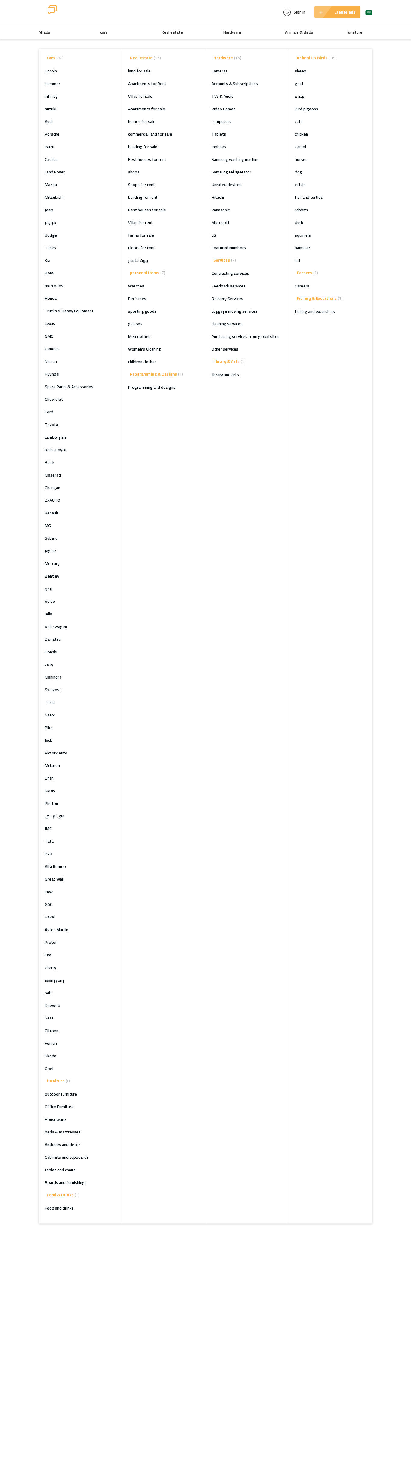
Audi (49, 121)
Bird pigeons (306, 109)
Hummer (52, 83)
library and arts (225, 375)
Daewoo (52, 1005)
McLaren (52, 765)
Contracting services (230, 273)
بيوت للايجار (138, 260)
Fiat (48, 955)
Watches (136, 286)
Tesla (50, 702)
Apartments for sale (146, 109)
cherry (50, 967)
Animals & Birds (299, 32)
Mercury (52, 563)
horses (301, 159)
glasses (135, 324)
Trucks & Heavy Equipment (69, 311)
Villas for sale (140, 96)
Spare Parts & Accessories (69, 387)
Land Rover (55, 172)
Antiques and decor (62, 1144)
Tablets (219, 134)
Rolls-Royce (55, 450)
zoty (49, 664)
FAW (49, 892)
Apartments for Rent (147, 83)
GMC (49, 336)
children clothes (142, 362)
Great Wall (54, 879)
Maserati (53, 475)
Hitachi (218, 197)
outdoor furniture (61, 1094)
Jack (48, 740)
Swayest (53, 690)
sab (48, 993)
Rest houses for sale (147, 210)
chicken (301, 134)
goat (299, 83)
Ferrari (51, 1043)
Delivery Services (227, 298)
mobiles (219, 147)
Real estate (172, 32)
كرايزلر (50, 222)
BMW (49, 273)
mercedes (54, 286)
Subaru (51, 538)
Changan (52, 488)
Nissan (51, 361)
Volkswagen (56, 626)
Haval (50, 917)
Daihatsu (53, 639)
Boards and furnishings (66, 1182)
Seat (49, 1018)
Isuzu (49, 147)
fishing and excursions (315, 311)
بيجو (48, 589)
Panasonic (221, 210)
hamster (302, 248)
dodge (51, 235)
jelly (48, 614)
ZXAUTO (52, 500)
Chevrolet (54, 399)
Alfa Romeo (55, 866)
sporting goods (142, 311)
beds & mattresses (63, 1132)
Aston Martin (56, 930)
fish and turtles (309, 197)
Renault (52, 513)
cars (104, 32)
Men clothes (139, 336)
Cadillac (51, 159)
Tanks (50, 248)
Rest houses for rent (147, 159)
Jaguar (50, 551)
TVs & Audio (223, 96)
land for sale (139, 71)
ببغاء (299, 96)
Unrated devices (227, 185)
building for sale (142, 147)
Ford (49, 412)
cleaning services (227, 324)
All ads (44, 32)
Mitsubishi (54, 197)
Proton (51, 942)
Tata (49, 841)
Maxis (50, 791)
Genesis (52, 349)
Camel (300, 147)
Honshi (51, 652)
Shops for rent (141, 185)
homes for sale (142, 121)
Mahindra (53, 677)
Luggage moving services (235, 311)
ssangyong (55, 980)
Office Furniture (59, 1107)
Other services (225, 349)
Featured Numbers (229, 248)
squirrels (303, 235)
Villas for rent (140, 222)
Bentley (52, 576)
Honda (51, 298)
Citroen (51, 1031)
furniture (354, 32)
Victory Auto (56, 753)
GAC (48, 904)
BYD (48, 854)
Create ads (344, 12)
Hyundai (52, 374)
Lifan (49, 778)
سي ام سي (54, 816)
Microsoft (221, 222)
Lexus (50, 323)
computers (221, 121)
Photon (51, 803)
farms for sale (141, 235)
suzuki (50, 109)
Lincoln (51, 71)
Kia (47, 260)
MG (48, 525)
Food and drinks (59, 1208)
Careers (302, 286)
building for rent (143, 197)
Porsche (52, 134)
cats (299, 121)
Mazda (51, 185)
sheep (300, 71)
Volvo (50, 601)
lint (298, 260)
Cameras (219, 71)
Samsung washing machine (236, 159)
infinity (51, 96)
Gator (50, 715)
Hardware (232, 32)
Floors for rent (141, 248)
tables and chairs (60, 1170)
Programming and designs (151, 387)
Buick (49, 462)
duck (299, 222)
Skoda (50, 1056)
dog (298, 172)
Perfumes (137, 298)
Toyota (51, 424)
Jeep (49, 210)
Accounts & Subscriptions (235, 83)
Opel (49, 1068)
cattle (300, 185)
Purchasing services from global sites (246, 336)
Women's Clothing (144, 349)
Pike (49, 727)
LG (214, 235)
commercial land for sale (150, 134)
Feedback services (229, 286)
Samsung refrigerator (231, 172)
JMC (48, 828)
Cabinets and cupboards (67, 1157)
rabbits (301, 210)
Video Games (224, 109)
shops (133, 172)
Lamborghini (56, 437)
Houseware (55, 1119)
